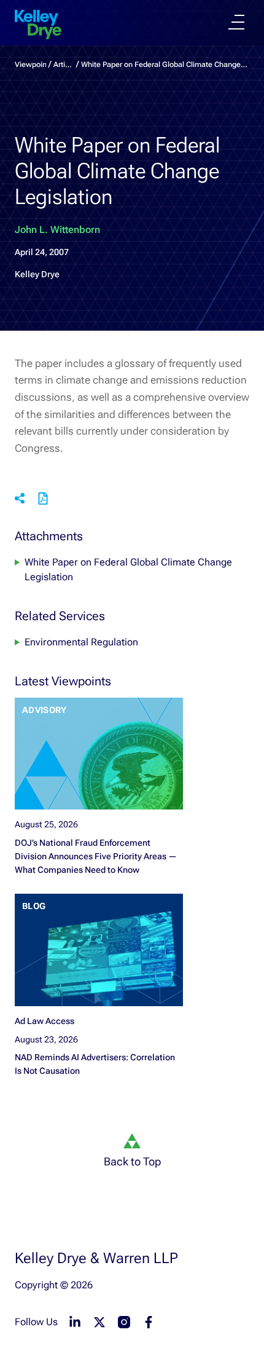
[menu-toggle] (236, 22)
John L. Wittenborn (57, 229)
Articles (63, 64)
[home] (38, 24)
